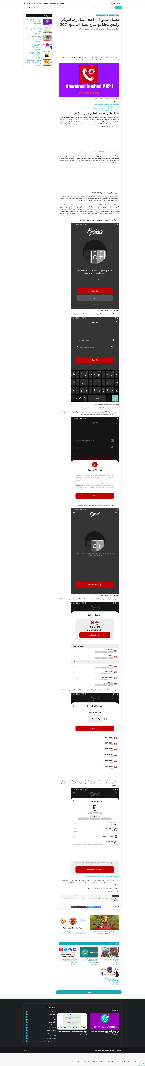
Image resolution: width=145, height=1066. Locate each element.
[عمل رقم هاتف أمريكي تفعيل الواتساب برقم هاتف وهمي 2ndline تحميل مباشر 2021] (47, 22)
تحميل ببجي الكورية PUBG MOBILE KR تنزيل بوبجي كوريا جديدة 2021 (97, 7)
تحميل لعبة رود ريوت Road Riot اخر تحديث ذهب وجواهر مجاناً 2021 (34, 37)
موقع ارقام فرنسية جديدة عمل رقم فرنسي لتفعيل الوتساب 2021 (33, 29)
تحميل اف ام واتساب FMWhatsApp (46, 1041)
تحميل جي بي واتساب (49, 1033)
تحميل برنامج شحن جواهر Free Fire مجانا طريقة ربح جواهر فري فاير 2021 (110, 960)
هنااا (109, 891)
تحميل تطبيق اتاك (50, 1038)
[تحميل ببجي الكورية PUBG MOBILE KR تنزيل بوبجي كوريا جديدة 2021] (110, 972)
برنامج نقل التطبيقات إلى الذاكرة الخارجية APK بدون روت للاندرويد (34, 53)
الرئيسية (62, 3)
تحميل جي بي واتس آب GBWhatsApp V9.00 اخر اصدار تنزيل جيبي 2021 (89, 960)
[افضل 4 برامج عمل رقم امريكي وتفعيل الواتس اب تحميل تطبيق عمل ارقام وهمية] (68, 952)
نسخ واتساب (52, 1025)
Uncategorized (51, 1030)
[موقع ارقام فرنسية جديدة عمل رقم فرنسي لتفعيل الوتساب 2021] (47, 30)
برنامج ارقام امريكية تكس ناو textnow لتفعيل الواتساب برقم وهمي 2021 (100, 151)
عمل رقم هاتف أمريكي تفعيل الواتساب (69, 898)
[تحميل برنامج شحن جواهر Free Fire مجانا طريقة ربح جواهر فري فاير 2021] (110, 952)
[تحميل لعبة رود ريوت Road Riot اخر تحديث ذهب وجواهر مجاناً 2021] (47, 38)
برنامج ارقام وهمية (114, 15)
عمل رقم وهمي (115, 900)
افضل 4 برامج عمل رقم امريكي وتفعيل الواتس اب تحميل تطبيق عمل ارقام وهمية (68, 960)
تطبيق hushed (64, 895)
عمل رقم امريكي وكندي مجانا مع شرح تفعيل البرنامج (98, 898)
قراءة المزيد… (141, 1065)
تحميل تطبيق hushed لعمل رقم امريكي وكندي (90, 895)
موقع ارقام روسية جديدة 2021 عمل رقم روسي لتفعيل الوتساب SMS (101, 876)
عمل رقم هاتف (82, 898)
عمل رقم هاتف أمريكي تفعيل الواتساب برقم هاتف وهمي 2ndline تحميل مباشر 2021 (34, 21)
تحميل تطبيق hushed (106, 895)
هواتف (33, 3)
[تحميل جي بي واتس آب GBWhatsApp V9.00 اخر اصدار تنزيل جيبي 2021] (89, 952)
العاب (53, 1019)
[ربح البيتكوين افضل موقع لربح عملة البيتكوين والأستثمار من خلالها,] (47, 62)
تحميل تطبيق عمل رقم (74, 895)
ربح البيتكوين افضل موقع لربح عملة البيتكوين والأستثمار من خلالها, (34, 61)
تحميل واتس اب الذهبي (49, 1035)
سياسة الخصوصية (54, 3)
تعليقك (89, 992)
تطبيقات (46, 3)
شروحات (39, 3)
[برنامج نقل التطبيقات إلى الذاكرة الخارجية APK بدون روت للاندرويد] (47, 54)
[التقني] (116, 3)
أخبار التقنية (52, 1022)
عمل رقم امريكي (114, 898)
